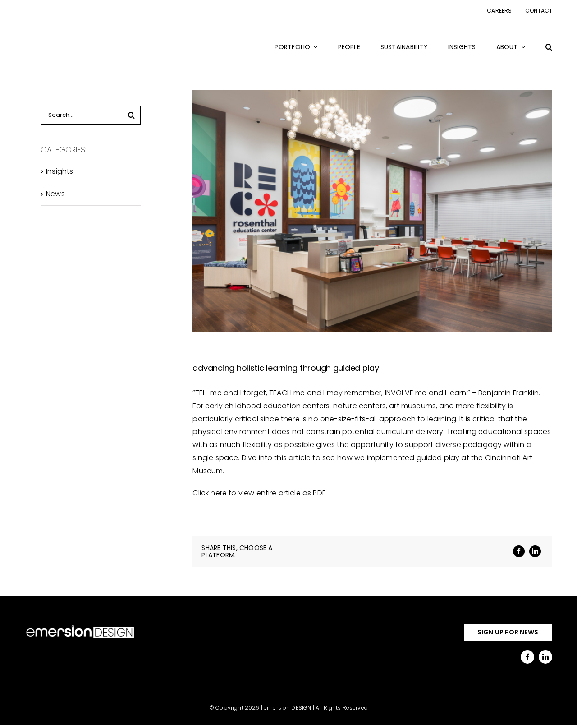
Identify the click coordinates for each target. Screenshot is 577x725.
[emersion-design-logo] (80, 627)
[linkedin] (545, 657)
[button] (548, 52)
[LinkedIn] (535, 551)
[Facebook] (519, 551)
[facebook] (527, 657)
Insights (59, 171)
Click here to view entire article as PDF (258, 493)
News (55, 194)
